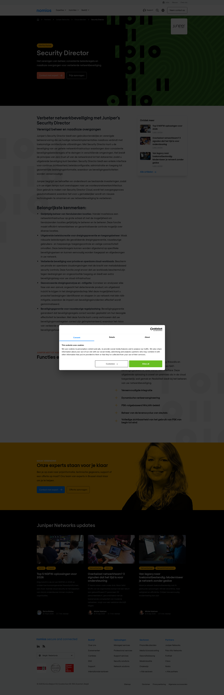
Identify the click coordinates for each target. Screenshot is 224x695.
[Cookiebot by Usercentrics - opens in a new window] (152, 329)
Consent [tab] (76, 337)
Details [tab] (112, 337)
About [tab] (147, 337)
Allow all (145, 364)
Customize (110, 364)
